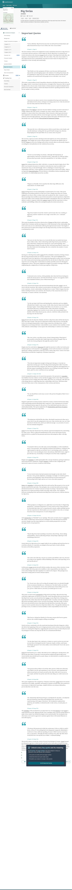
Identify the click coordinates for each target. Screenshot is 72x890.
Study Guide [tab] (4, 28)
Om (36, 712)
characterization (33, 171)
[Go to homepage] (8, 2)
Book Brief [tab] (13, 28)
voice (25, 84)
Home (4, 5)
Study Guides (9, 5)
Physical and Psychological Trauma (49, 118)
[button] (41, 24)
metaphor (31, 460)
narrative (45, 349)
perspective (28, 518)
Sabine (34, 109)
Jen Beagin (23, 13)
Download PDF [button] (26, 24)
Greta (41, 55)
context (45, 200)
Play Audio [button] (36, 24)
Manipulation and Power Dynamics (57, 407)
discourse (24, 140)
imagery (46, 461)
